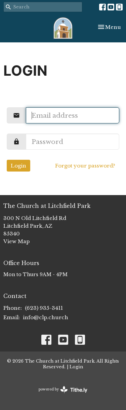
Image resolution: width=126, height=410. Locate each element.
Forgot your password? (85, 165)
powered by (60, 395)
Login (18, 165)
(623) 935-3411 (44, 308)
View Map (16, 241)
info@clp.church (45, 317)
